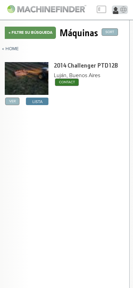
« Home (10, 49)
